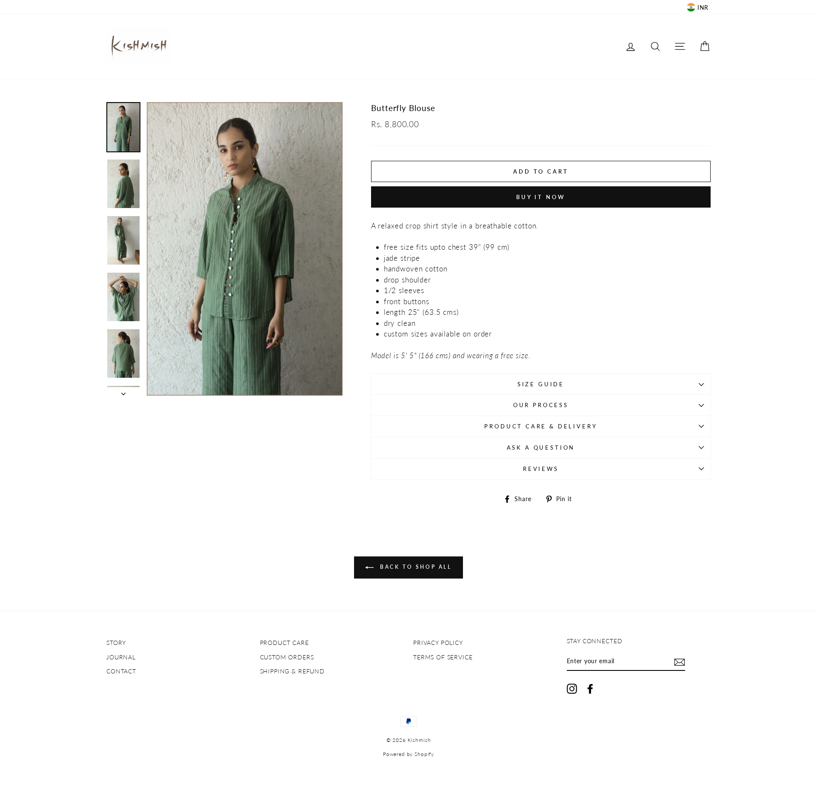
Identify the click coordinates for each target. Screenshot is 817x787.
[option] (245, 249)
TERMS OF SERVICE (443, 657)
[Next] (123, 391)
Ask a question (541, 447)
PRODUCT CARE (284, 642)
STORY (116, 642)
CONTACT (121, 671)
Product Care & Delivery (540, 426)
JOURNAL (121, 657)
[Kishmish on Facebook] (590, 689)
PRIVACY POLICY (438, 642)
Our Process (540, 405)
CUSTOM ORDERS (287, 657)
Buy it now (541, 197)
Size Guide (540, 384)
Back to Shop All (414, 567)
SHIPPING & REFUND (292, 671)
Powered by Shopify (408, 754)
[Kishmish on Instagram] (572, 689)
